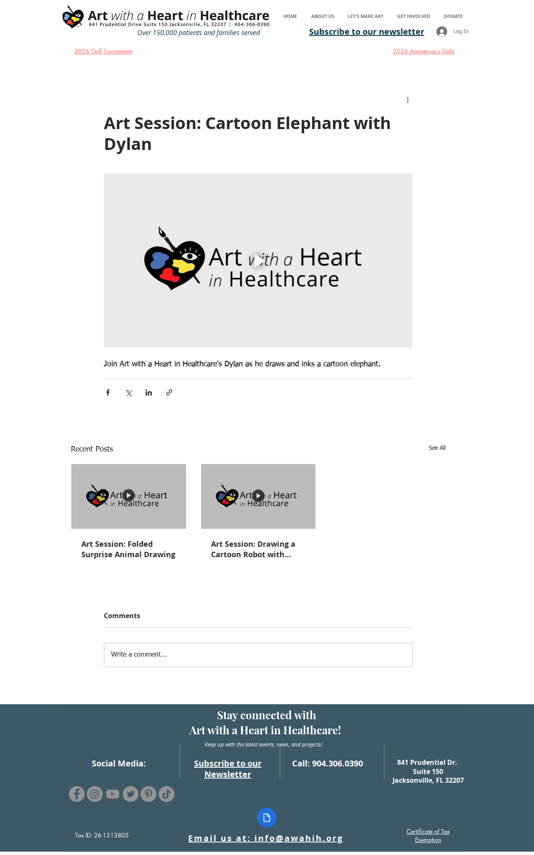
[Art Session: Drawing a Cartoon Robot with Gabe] (258, 496)
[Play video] (258, 261)
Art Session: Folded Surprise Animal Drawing (128, 549)
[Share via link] (169, 392)
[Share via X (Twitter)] (128, 392)
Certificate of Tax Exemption (428, 835)
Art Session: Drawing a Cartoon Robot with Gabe (253, 549)
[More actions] (408, 100)
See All (437, 448)
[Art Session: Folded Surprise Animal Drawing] (128, 496)
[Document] (267, 817)
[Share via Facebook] (108, 392)
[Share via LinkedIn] (149, 392)
